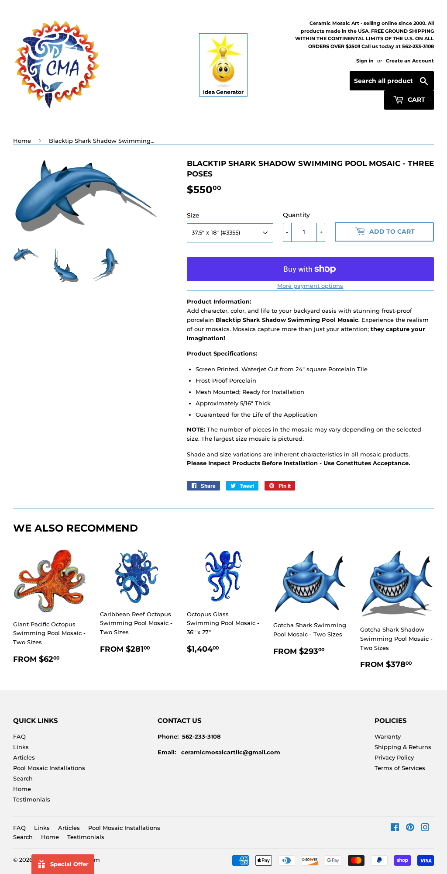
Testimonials (31, 799)
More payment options (310, 285)
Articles (24, 757)
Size (193, 215)
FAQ (19, 736)
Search (23, 778)
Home (22, 140)
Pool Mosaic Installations (49, 767)
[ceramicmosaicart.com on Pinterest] (410, 828)
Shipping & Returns (403, 746)
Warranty (388, 736)
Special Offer (69, 863)
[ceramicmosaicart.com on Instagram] (425, 828)
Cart (415, 100)
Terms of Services (400, 767)
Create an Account (410, 61)
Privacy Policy (394, 757)
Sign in (365, 61)
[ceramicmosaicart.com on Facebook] (394, 828)
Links (21, 746)
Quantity (296, 215)
